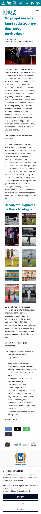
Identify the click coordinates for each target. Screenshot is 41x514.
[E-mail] (8, 434)
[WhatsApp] (26, 429)
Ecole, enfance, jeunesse (14, 41)
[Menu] (37, 11)
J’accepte (20, 497)
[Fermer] (38, 470)
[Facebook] (8, 429)
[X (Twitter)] (17, 429)
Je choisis (20, 503)
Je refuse (20, 509)
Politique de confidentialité (19, 491)
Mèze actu (29, 41)
